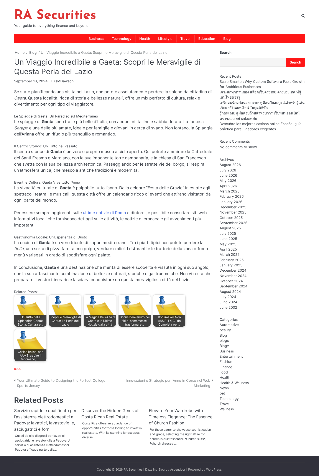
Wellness (227, 409)
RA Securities (55, 15)
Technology (121, 38)
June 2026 (228, 175)
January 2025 (231, 265)
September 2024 (233, 286)
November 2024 (233, 276)
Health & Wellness (234, 383)
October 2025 (231, 217)
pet (222, 393)
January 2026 (231, 202)
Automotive (229, 325)
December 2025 (233, 207)
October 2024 (231, 281)
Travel (185, 38)
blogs (224, 340)
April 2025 (228, 249)
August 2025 (230, 228)
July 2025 (228, 233)
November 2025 (233, 212)
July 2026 (228, 170)
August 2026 (230, 165)
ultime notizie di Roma (104, 212)
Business (96, 38)
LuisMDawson (62, 81)
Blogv (224, 346)
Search (226, 52)
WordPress (213, 469)
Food (224, 372)
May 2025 (228, 244)
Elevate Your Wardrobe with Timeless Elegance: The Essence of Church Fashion (180, 416)
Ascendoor (177, 469)
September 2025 (233, 223)
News (224, 388)
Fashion (226, 362)
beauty (225, 330)
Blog (227, 38)
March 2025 (230, 255)
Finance (226, 367)
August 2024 (230, 291)
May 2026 (228, 181)
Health (144, 38)
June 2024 (228, 302)
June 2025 (228, 239)
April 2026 (228, 186)
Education (206, 38)
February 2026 (232, 196)
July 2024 (228, 297)
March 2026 (230, 191)
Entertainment (231, 356)
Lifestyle (165, 38)
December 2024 (233, 270)
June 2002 (228, 307)
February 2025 (232, 260)
